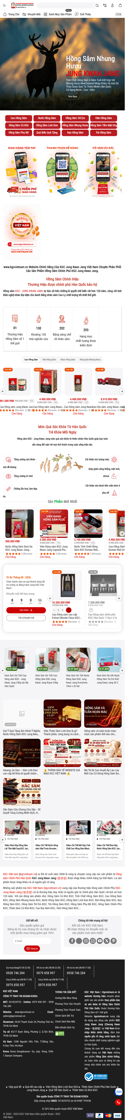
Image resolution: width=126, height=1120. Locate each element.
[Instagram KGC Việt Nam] (86, 941)
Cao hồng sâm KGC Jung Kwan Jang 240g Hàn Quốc (109, 406)
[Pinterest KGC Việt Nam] (113, 941)
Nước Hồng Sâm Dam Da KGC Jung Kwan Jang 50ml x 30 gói (18, 548)
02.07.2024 (18, 669)
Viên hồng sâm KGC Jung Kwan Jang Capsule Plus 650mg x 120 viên (54, 548)
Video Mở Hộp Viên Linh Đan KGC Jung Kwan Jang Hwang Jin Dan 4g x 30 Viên (78, 847)
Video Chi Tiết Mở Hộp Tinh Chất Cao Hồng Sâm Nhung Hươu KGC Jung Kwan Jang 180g (17, 847)
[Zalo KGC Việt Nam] (79, 941)
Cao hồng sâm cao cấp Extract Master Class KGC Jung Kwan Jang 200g (66, 616)
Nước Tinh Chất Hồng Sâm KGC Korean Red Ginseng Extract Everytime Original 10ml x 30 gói (88, 548)
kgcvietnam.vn (28, 874)
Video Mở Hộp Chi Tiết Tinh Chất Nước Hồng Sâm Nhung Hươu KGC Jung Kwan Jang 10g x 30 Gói (109, 847)
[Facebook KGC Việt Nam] (72, 941)
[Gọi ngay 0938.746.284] (118, 1102)
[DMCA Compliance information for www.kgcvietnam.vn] (59, 1033)
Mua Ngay (72, 96)
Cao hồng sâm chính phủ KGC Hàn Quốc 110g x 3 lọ (102, 616)
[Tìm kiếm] (97, 5)
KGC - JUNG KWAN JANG (29, 291)
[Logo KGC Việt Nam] (22, 5)
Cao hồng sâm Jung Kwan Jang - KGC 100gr (78, 406)
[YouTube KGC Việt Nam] (100, 941)
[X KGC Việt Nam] (107, 941)
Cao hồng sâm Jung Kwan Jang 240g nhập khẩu (17, 406)
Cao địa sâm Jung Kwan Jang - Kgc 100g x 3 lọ (48, 406)
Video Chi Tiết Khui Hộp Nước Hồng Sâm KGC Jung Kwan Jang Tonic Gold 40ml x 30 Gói (47, 847)
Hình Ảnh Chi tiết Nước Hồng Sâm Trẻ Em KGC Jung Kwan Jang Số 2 (52, 679)
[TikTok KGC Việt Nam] (93, 941)
